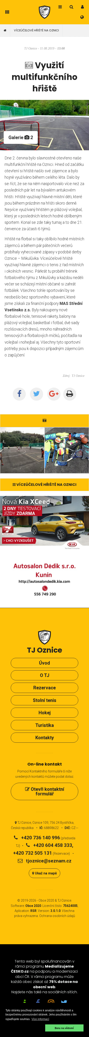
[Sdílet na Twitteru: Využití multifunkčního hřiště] (36, 394)
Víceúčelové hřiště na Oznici (36, 30)
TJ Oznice (64, 900)
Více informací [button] (40, 1019)
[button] (24, 1027)
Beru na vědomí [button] (64, 1028)
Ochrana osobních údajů (57, 916)
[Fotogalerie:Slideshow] (44, 420)
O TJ (44, 675)
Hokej (45, 712)
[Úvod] (5, 30)
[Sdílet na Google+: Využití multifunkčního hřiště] (53, 394)
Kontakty (44, 737)
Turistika (44, 725)
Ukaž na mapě (45, 873)
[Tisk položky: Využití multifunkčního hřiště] (69, 394)
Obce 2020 (46, 900)
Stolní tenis (44, 700)
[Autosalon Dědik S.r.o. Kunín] (44, 551)
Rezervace (44, 687)
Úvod (44, 663)
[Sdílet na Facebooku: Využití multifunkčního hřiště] (19, 394)
